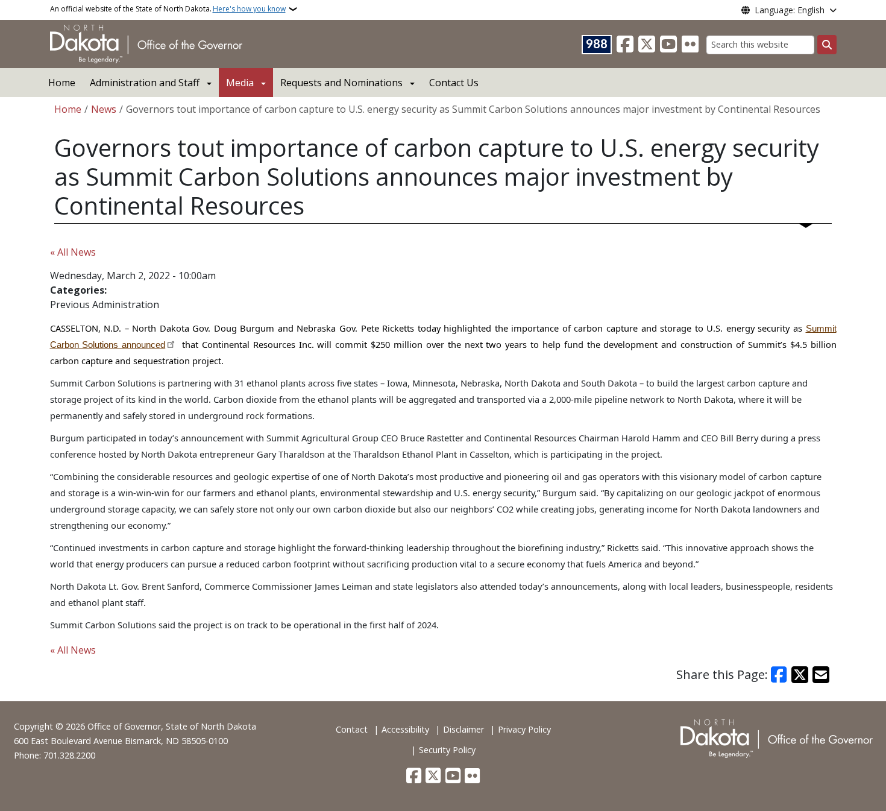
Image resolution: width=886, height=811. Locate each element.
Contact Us (454, 82)
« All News (73, 252)
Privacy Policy (524, 729)
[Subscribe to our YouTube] (668, 44)
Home (61, 82)
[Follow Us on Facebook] (625, 44)
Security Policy (447, 750)
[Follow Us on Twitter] (646, 44)
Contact (352, 729)
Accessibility (405, 729)
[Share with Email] (821, 674)
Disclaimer (463, 729)
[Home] (146, 42)
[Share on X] (799, 674)
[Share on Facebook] (779, 674)
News (103, 109)
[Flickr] (690, 44)
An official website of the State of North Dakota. (168, 9)
